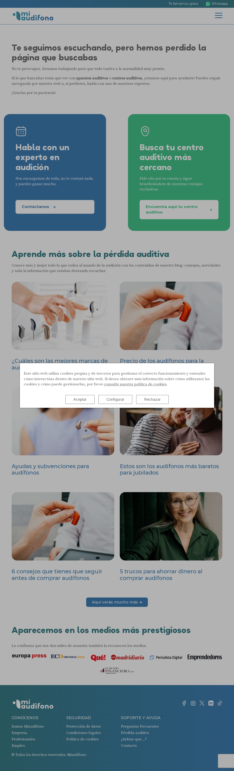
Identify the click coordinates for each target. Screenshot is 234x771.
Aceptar (80, 399)
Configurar (115, 399)
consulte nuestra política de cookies (135, 384)
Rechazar (152, 399)
